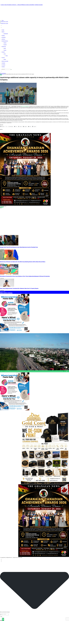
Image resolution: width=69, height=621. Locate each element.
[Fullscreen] (67, 371)
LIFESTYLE (4, 46)
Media (3, 31)
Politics (5, 59)
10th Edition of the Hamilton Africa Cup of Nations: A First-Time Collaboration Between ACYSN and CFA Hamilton (25, 276)
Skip (1, 620)
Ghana (3, 57)
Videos (7, 55)
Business (3, 37)
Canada (3, 64)
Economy (5, 44)
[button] (34, 353)
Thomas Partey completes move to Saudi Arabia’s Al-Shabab (13, 4)
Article (3, 39)
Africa (5, 53)
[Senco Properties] (3, 73)
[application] (34, 352)
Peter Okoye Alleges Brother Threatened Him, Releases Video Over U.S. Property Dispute (19, 288)
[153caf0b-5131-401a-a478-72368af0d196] (25, 205)
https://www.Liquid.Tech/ (25, 106)
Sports (3, 35)
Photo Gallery (5, 61)
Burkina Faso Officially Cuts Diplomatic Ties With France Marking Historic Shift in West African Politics (22, 261)
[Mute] (66, 371)
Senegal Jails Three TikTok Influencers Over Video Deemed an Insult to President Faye (19, 247)
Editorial (5, 42)
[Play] (1, 371)
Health (5, 48)
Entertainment (6, 33)
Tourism (5, 50)
